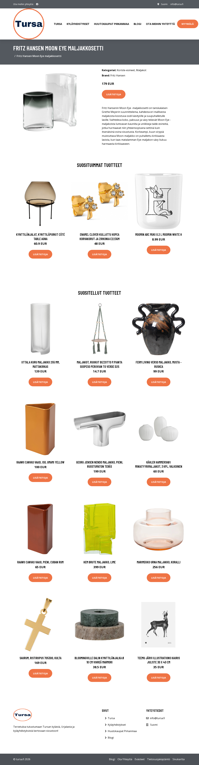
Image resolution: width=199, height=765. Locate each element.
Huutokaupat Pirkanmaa (111, 24)
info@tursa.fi (177, 4)
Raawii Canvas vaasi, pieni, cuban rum (40, 562)
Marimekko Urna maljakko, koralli (158, 562)
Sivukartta (179, 759)
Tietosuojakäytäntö (158, 759)
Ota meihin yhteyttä (160, 24)
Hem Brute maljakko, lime (99, 562)
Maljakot (141, 70)
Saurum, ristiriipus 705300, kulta (40, 658)
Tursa (58, 24)
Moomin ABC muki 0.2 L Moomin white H (158, 234)
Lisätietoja (113, 94)
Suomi (164, 4)
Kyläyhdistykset (78, 24)
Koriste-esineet (126, 70)
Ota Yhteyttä (125, 759)
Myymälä (188, 23)
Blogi (137, 24)
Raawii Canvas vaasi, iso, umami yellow (40, 462)
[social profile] (37, 4)
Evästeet (140, 759)
